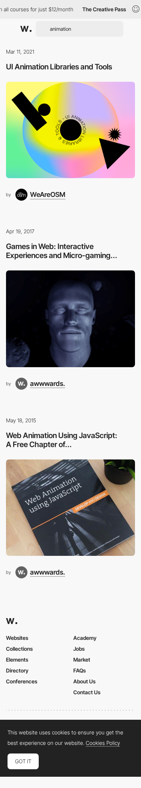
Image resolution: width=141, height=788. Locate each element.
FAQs (79, 670)
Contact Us (86, 692)
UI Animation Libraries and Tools (59, 66)
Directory (17, 670)
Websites (17, 638)
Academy (85, 638)
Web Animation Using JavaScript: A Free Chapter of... (61, 440)
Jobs (79, 648)
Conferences (21, 681)
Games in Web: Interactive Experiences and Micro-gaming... (61, 251)
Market (81, 659)
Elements (17, 659)
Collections (19, 648)
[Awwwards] (26, 29)
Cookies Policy (103, 743)
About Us (84, 681)
